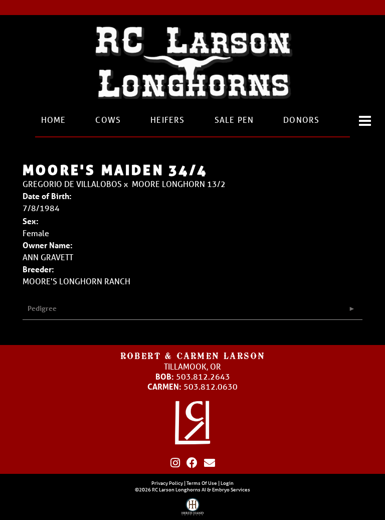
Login (227, 482)
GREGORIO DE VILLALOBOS (72, 184)
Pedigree (42, 308)
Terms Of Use (201, 482)
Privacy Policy (167, 482)
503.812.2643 (203, 376)
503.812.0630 (210, 386)
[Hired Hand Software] (192, 509)
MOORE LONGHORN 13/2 (179, 184)
